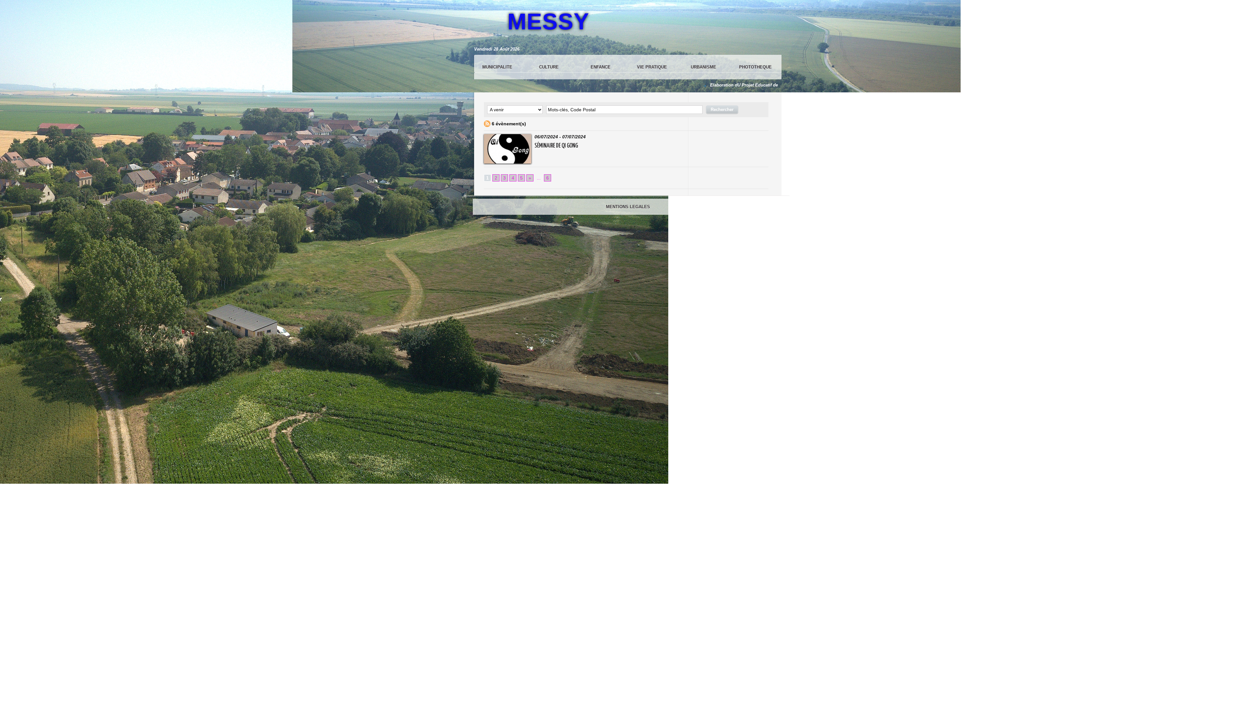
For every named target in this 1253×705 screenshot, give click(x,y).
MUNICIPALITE (497, 67)
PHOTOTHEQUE (755, 67)
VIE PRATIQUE (652, 67)
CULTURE (549, 67)
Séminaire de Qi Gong (556, 146)
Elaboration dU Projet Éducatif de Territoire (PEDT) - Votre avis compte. (756, 85)
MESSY (548, 21)
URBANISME (703, 67)
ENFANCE (601, 67)
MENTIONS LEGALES (628, 206)
